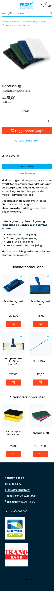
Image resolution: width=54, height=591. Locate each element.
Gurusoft (27, 579)
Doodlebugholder (13, 303)
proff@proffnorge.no (17, 489)
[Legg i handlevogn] (13, 324)
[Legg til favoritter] (21, 277)
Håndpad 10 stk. (40, 433)
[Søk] (51, 14)
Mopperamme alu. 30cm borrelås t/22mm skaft (13, 361)
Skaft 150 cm (40, 361)
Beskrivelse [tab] (27, 166)
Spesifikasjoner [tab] (27, 173)
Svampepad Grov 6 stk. (13, 433)
